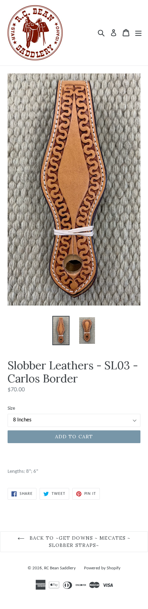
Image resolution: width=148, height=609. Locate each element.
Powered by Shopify (102, 568)
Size (11, 408)
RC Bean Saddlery (60, 568)
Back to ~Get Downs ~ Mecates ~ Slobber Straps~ (79, 541)
